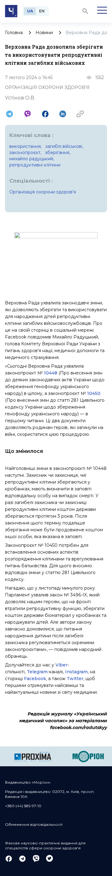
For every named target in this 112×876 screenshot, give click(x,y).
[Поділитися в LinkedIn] (62, 113)
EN (41, 11)
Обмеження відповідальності (34, 824)
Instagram (76, 672)
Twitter (75, 678)
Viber (61, 665)
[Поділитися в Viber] (27, 113)
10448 (50, 373)
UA (30, 11)
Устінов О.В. (20, 98)
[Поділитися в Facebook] (45, 113)
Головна (14, 32)
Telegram (37, 672)
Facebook (35, 678)
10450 (93, 393)
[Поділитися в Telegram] (9, 113)
